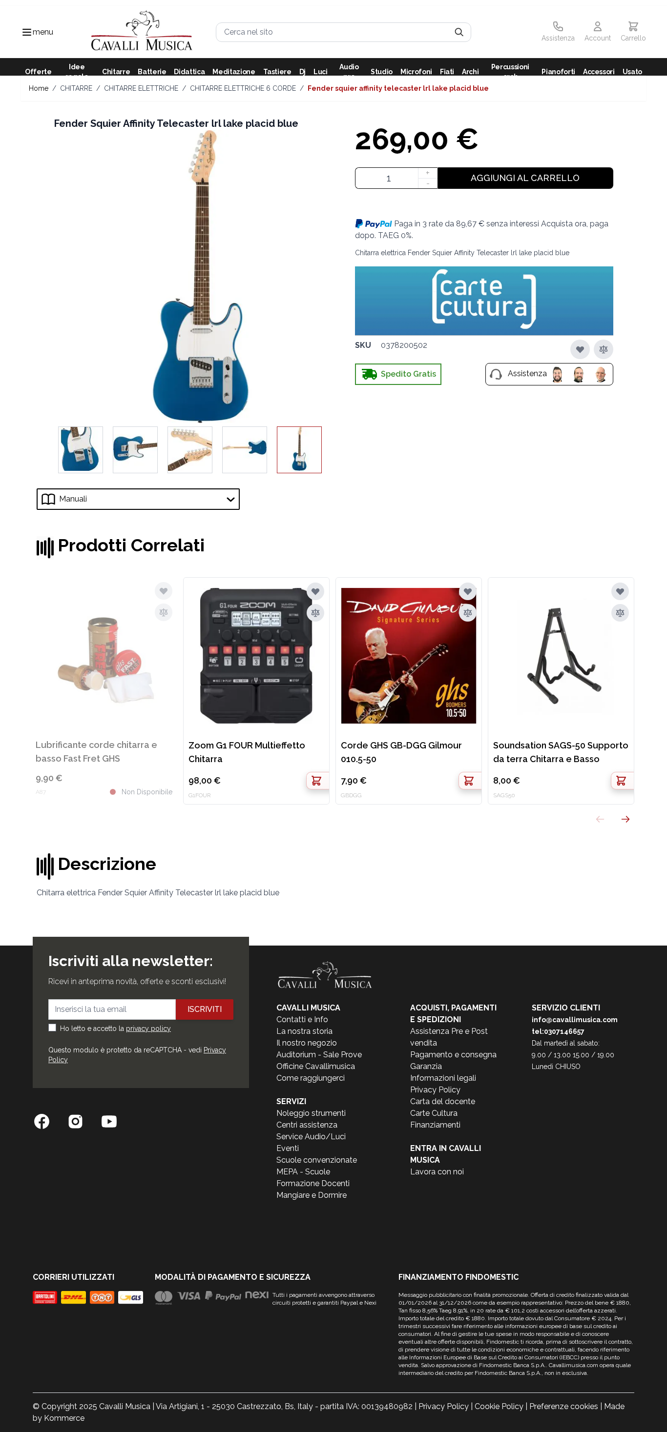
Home (38, 88)
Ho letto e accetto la (115, 1028)
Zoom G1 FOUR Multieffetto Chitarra (246, 752)
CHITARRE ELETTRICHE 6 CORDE (243, 88)
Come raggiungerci (310, 1078)
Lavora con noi (437, 1171)
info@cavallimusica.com (575, 1020)
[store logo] (141, 32)
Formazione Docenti (313, 1183)
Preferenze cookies (563, 1406)
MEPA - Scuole (303, 1171)
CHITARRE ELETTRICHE (141, 88)
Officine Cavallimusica (315, 1066)
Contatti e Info (302, 1019)
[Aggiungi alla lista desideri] (580, 349)
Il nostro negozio (306, 1043)
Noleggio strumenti (311, 1113)
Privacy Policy (435, 1089)
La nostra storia (304, 1031)
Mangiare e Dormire (311, 1195)
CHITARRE (76, 88)
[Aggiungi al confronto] (603, 349)
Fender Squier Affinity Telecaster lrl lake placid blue (398, 88)
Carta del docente (442, 1101)
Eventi (287, 1148)
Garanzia (426, 1066)
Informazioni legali (443, 1078)
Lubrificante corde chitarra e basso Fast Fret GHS (96, 752)
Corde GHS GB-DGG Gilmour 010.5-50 (401, 752)
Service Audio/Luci (311, 1136)
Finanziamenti (435, 1124)
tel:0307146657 (558, 1031)
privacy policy (148, 1028)
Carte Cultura (434, 1113)
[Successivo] (625, 819)
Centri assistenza (306, 1124)
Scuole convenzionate (316, 1160)
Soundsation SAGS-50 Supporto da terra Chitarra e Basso (560, 752)
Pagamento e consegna (453, 1054)
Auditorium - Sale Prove (319, 1054)
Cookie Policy (499, 1406)
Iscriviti (205, 1009)
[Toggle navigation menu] (27, 32)
